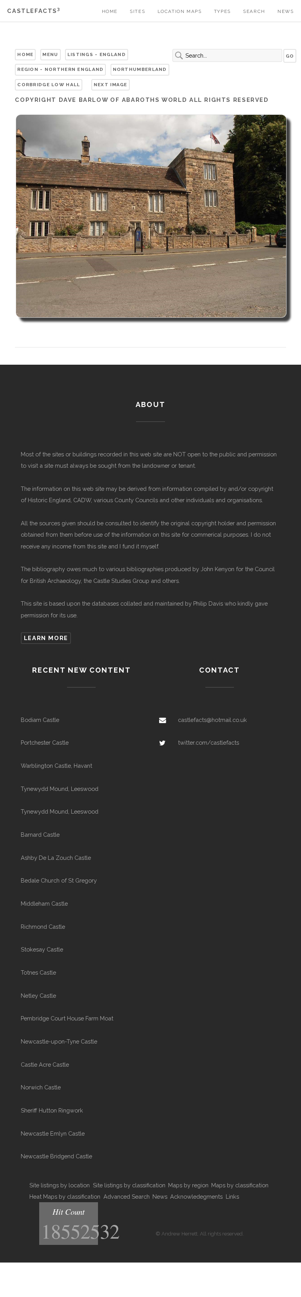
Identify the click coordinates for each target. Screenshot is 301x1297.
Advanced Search (126, 1196)
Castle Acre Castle (45, 1064)
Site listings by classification (129, 1185)
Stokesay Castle (42, 949)
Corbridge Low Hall (48, 84)
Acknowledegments (196, 1196)
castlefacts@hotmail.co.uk (212, 719)
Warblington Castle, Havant (56, 765)
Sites (137, 11)
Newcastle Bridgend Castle (56, 1156)
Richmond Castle (43, 926)
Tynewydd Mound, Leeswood (59, 788)
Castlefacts (33, 10)
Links (232, 1196)
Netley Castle (38, 995)
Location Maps (180, 11)
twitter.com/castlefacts (208, 742)
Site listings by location (59, 1185)
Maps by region (188, 1185)
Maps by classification (239, 1185)
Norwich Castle (41, 1087)
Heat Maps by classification (64, 1196)
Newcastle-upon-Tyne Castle (59, 1041)
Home (110, 11)
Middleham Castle (44, 903)
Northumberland (140, 69)
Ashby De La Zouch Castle (56, 857)
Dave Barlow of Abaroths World (123, 99)
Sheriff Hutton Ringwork (52, 1110)
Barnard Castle (40, 834)
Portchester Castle (45, 742)
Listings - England (96, 54)
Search (254, 11)
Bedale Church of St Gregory (59, 880)
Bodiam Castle (40, 719)
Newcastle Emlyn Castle (53, 1133)
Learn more (46, 638)
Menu (50, 54)
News (285, 11)
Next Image (110, 84)
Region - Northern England (60, 69)
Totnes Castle (38, 972)
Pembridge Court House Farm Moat (67, 1018)
